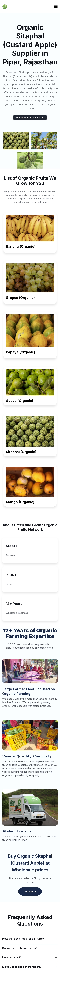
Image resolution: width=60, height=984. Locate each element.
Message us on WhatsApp (30, 117)
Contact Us (30, 891)
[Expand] (56, 938)
